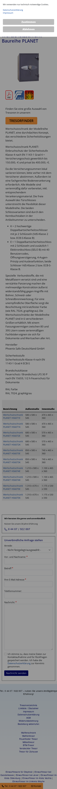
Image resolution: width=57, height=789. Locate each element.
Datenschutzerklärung (13, 10)
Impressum (8, 12)
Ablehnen (28, 29)
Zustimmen (28, 22)
